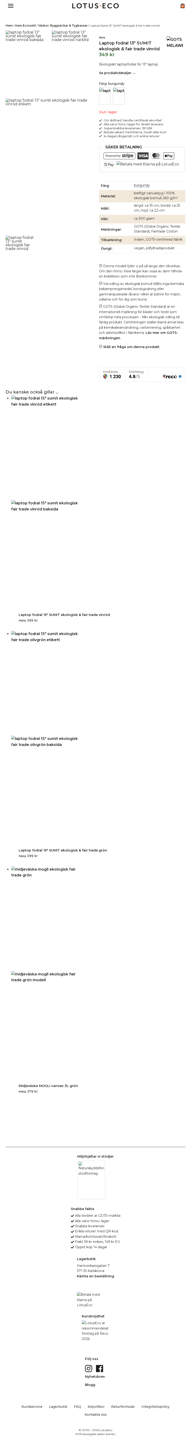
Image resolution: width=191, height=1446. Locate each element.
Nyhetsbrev (95, 1376)
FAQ (77, 1407)
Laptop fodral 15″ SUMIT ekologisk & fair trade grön (63, 850)
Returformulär (123, 1407)
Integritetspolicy (155, 1407)
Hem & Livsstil (25, 25)
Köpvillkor (96, 1407)
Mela (102, 37)
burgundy (142, 185)
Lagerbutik (58, 1407)
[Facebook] (100, 1368)
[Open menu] (11, 5)
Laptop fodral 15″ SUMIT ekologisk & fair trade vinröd (64, 615)
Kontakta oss (96, 1414)
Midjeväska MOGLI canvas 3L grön (48, 1086)
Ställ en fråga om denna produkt (131, 347)
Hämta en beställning (95, 1276)
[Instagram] (89, 1368)
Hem (9, 25)
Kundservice (31, 1407)
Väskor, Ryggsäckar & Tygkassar (63, 25)
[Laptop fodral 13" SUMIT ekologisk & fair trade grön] (105, 96)
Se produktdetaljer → (117, 73)
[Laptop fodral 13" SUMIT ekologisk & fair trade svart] (119, 96)
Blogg (90, 1385)
